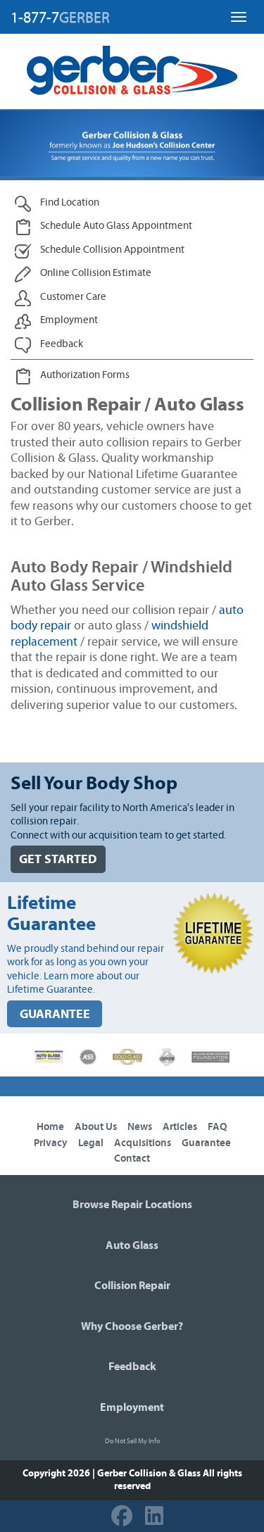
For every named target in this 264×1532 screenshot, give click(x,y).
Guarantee (206, 1143)
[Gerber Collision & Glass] (132, 70)
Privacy (51, 1143)
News (139, 1127)
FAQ (217, 1127)
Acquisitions (142, 1143)
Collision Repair (132, 1285)
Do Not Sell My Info (132, 1441)
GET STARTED (58, 859)
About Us (96, 1127)
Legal (90, 1143)
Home (50, 1127)
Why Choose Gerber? (132, 1326)
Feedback (132, 1366)
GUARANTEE (55, 1014)
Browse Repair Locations (132, 1204)
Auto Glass (132, 1245)
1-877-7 (60, 17)
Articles (180, 1127)
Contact (132, 1158)
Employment (132, 1407)
